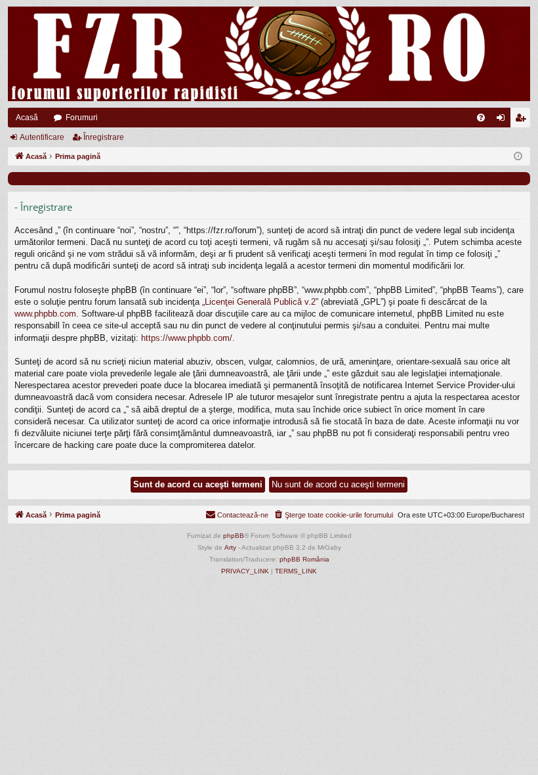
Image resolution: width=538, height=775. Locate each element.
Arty (230, 547)
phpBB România (304, 559)
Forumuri (82, 117)
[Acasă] (269, 54)
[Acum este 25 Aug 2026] (518, 156)
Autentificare (42, 137)
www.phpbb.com (45, 314)
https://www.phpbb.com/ (186, 338)
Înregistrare (103, 137)
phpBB (233, 535)
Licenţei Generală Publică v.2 (260, 302)
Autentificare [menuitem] (503, 120)
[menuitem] (481, 117)
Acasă (27, 117)
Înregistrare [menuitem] (523, 120)
